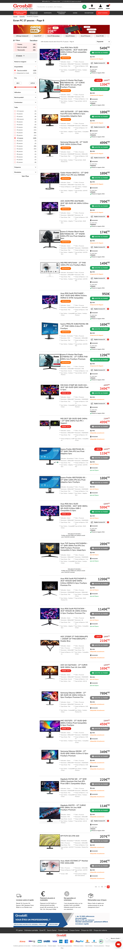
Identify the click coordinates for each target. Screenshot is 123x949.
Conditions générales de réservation (21, 946)
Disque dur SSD (86, 930)
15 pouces (26, 116)
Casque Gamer (74, 930)
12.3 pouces (26, 111)
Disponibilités (18, 67)
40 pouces (26, 157)
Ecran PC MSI (100, 36)
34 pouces (26, 149)
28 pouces (26, 141)
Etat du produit (19, 97)
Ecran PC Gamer (70, 36)
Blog (62, 948)
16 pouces (26, 122)
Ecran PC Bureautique (54, 36)
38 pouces (26, 151)
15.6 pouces (26, 119)
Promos (26, 44)
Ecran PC (22, 16)
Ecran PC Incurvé (85, 36)
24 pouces (26, 133)
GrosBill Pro (47, 1)
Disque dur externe (100, 930)
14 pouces (26, 114)
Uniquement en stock (26, 73)
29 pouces (26, 143)
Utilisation (17, 92)
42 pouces (26, 159)
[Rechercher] (84, 7)
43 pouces (26, 162)
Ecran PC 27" (37, 36)
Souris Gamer (52, 930)
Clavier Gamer (63, 930)
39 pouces (26, 154)
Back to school (26, 47)
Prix (15, 78)
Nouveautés (26, 50)
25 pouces (26, 135)
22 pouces (26, 127)
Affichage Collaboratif (22, 36)
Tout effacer (33, 40)
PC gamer (19, 930)
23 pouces (26, 130)
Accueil (15, 16)
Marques (108, 946)
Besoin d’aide (56, 1)
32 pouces (26, 146)
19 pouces (26, 124)
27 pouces (26, 138)
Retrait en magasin (20, 62)
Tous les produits (26, 70)
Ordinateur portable (31, 930)
